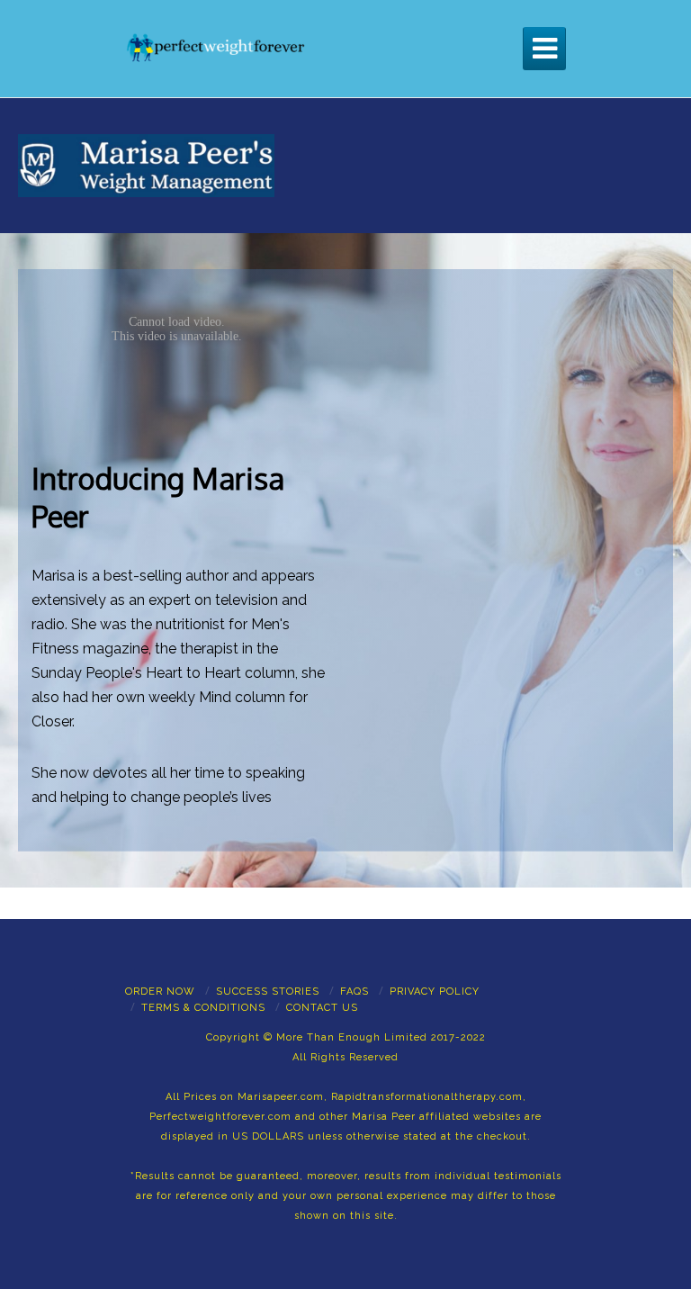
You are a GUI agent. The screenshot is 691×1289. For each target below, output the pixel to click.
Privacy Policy (435, 991)
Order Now (160, 991)
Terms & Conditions (203, 1008)
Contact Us (322, 1008)
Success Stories (267, 991)
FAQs (354, 991)
